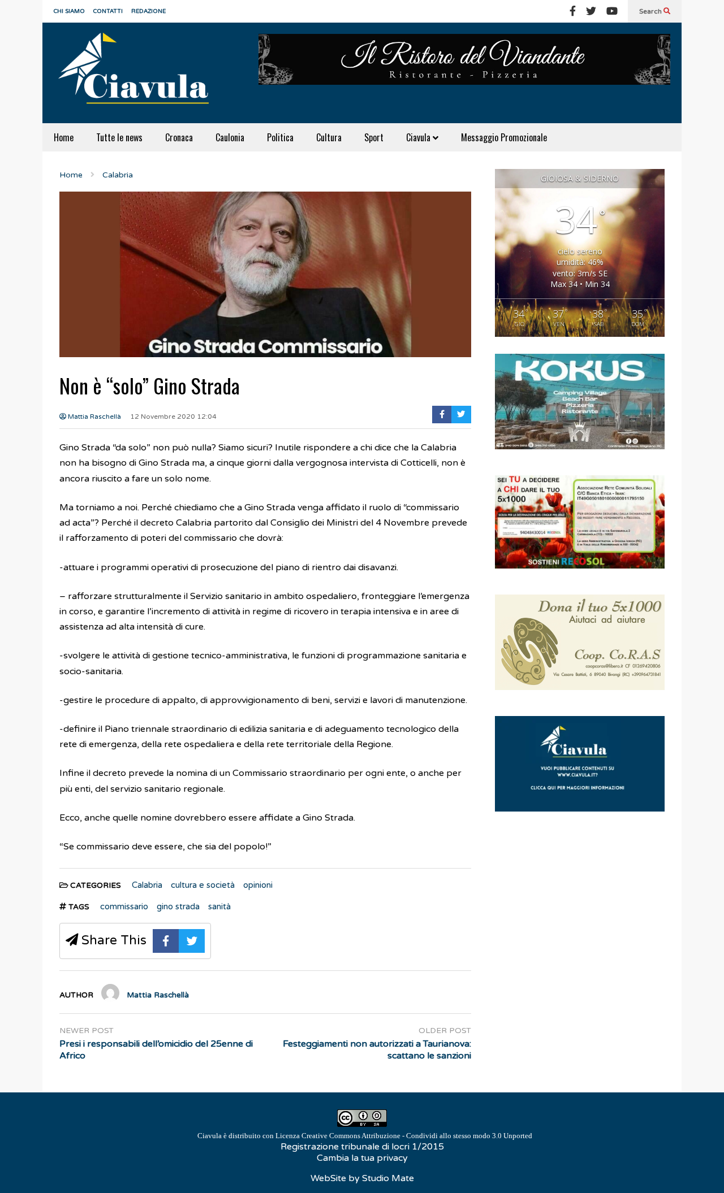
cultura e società (203, 885)
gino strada (178, 906)
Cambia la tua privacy (362, 1158)
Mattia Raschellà (93, 416)
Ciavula (419, 137)
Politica (280, 137)
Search (651, 11)
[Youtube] (612, 11)
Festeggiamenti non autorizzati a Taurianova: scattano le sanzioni (377, 1049)
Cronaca (179, 137)
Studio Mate (388, 1178)
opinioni (258, 885)
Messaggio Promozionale (504, 137)
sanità (219, 906)
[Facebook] (573, 11)
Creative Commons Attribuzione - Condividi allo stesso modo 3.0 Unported (416, 1135)
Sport (373, 137)
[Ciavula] (138, 73)
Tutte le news (119, 137)
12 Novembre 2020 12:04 (173, 416)
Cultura (329, 137)
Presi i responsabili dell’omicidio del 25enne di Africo (156, 1049)
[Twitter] (591, 11)
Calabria (147, 885)
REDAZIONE (148, 11)
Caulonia (230, 137)
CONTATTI (108, 11)
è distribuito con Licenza (364, 1135)
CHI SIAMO (69, 11)
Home (64, 137)
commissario (124, 906)
